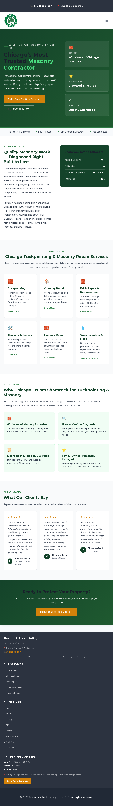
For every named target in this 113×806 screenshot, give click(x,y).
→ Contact (9, 748)
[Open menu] (106, 20)
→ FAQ (7, 725)
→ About (7, 714)
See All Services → (89, 358)
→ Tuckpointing (11, 670)
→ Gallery (8, 719)
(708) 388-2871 (13, 652)
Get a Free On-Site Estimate (24, 99)
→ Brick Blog (9, 742)
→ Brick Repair (10, 681)
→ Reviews (8, 731)
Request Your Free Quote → (56, 611)
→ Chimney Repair (12, 676)
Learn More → (14, 311)
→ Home (7, 708)
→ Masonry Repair (12, 693)
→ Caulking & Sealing (13, 687)
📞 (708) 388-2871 (19, 109)
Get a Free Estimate (17, 781)
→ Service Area (11, 736)
